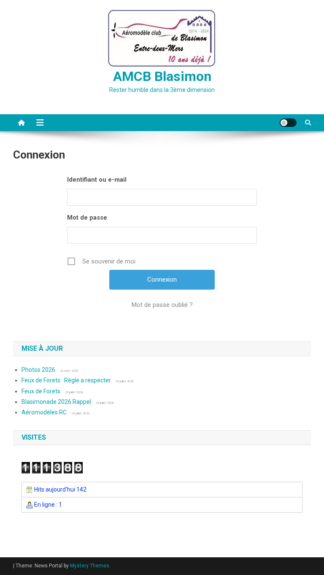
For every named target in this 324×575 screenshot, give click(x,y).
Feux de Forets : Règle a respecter (66, 380)
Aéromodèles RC (44, 412)
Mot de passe (87, 217)
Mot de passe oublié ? (162, 305)
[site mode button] (288, 122)
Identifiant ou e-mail (97, 179)
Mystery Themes (89, 566)
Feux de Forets (41, 391)
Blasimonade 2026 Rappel (56, 401)
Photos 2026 (38, 369)
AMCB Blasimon (162, 76)
